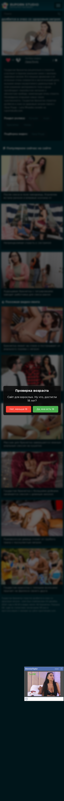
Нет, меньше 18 (18, 409)
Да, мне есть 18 (45, 409)
